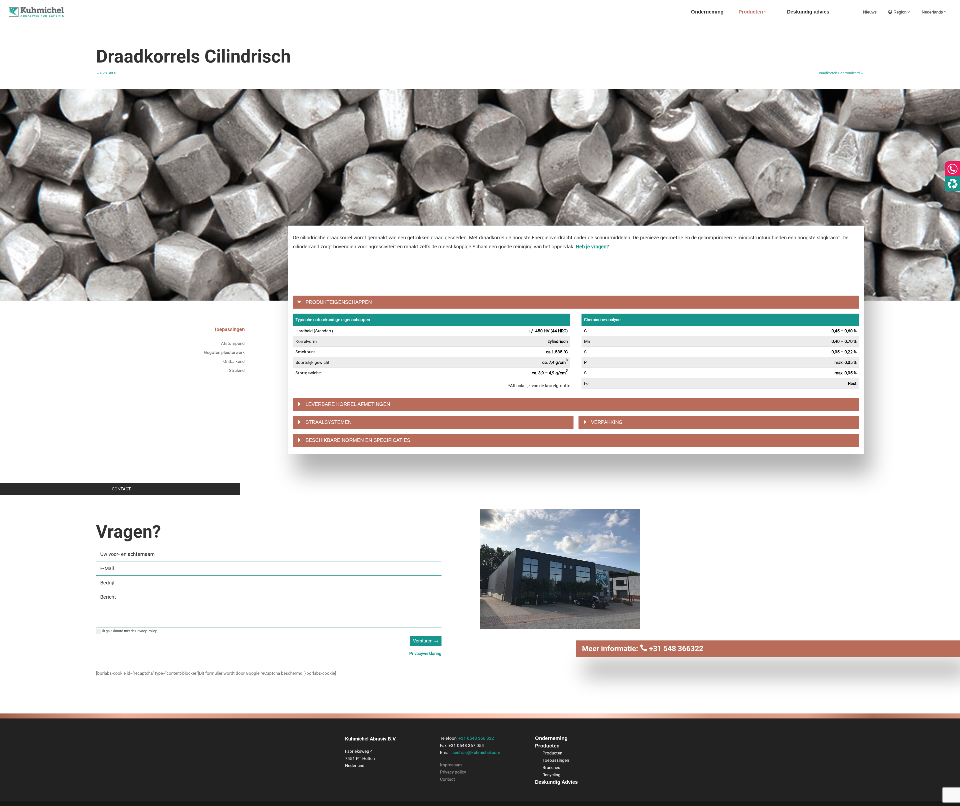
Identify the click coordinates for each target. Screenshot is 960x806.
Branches (551, 767)
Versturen (422, 640)
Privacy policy (453, 771)
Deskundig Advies (556, 782)
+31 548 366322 (671, 648)
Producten (750, 12)
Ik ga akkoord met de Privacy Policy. (130, 631)
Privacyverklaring (425, 653)
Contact (447, 779)
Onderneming (707, 12)
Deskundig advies (808, 12)
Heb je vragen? (592, 247)
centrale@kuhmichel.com (476, 752)
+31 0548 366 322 (476, 738)
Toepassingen (555, 760)
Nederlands (932, 12)
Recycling (551, 774)
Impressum (451, 764)
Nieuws (870, 13)
